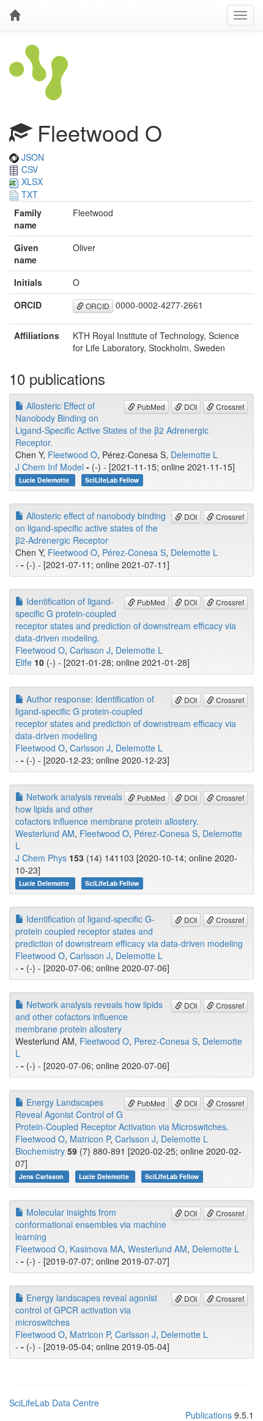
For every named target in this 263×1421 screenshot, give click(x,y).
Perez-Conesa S (166, 1041)
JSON (31, 157)
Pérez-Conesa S (134, 552)
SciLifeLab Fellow (112, 479)
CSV (28, 169)
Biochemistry (40, 1151)
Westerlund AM (45, 833)
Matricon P (90, 1139)
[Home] (14, 15)
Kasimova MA (96, 1249)
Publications (208, 1415)
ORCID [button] (96, 306)
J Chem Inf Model (49, 467)
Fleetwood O (72, 454)
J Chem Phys (41, 858)
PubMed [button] (150, 406)
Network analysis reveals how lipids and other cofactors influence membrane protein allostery (89, 1016)
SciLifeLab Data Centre (54, 1403)
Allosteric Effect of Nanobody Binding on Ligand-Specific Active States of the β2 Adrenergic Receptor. (112, 424)
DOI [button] (189, 406)
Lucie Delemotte (45, 479)
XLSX (31, 181)
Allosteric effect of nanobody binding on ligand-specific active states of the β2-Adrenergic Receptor (90, 528)
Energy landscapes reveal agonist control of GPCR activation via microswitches (86, 1309)
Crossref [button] (229, 406)
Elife (23, 662)
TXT (28, 194)
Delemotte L (194, 454)
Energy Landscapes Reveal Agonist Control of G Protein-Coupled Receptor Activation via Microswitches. (122, 1114)
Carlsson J (90, 650)
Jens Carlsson (42, 1176)
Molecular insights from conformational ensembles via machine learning (90, 1224)
